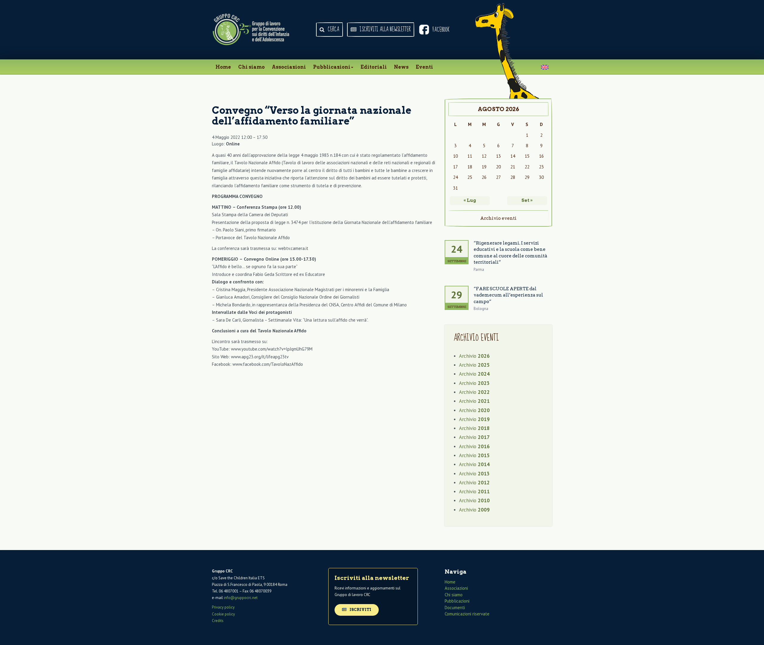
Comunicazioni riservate (467, 614)
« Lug (469, 200)
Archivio (474, 356)
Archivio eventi (498, 218)
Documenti (455, 607)
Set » (527, 200)
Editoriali (374, 67)
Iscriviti (360, 609)
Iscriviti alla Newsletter (384, 29)
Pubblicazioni (331, 67)
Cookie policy (223, 614)
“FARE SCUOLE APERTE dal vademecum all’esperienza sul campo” (508, 295)
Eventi (424, 67)
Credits (218, 620)
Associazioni (289, 67)
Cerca (332, 29)
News (401, 67)
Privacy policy (223, 607)
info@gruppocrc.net (241, 597)
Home (223, 67)
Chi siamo (251, 67)
